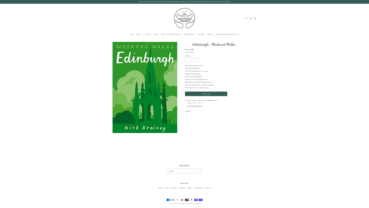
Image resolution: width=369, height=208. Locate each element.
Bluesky (190, 188)
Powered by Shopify (195, 203)
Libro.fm (208, 188)
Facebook (174, 188)
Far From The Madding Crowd (181, 203)
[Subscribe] (199, 171)
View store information (194, 106)
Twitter (166, 188)
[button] (138, 34)
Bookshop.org (199, 188)
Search (160, 188)
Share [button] (189, 111)
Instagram (182, 188)
